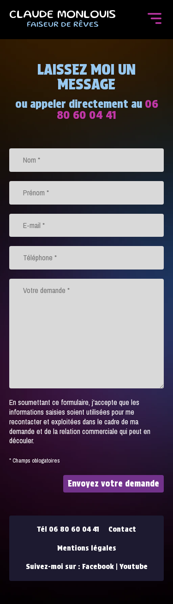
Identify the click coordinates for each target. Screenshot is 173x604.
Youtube (133, 566)
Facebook (98, 566)
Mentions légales (86, 548)
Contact (122, 529)
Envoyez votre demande (113, 483)
